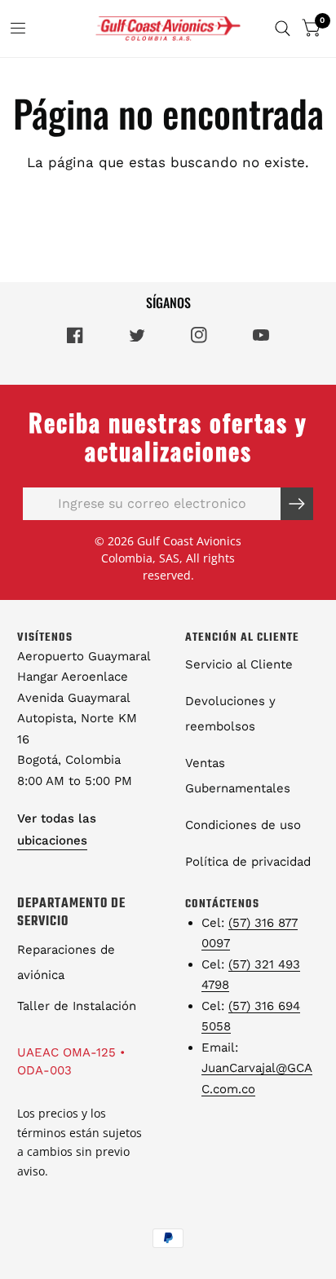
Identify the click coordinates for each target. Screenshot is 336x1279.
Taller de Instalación (76, 1006)
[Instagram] (199, 335)
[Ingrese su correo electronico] (297, 503)
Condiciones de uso (243, 825)
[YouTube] (261, 335)
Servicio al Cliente (239, 664)
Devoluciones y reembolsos (230, 714)
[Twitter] (137, 335)
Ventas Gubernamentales (237, 776)
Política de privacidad (248, 861)
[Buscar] (282, 28)
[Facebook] (75, 335)
